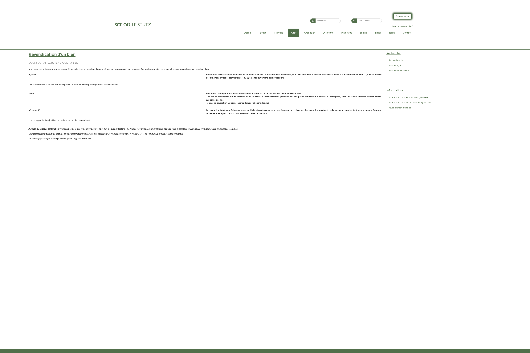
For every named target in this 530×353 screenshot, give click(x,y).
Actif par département (399, 70)
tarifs (392, 32)
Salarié (363, 32)
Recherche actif (396, 60)
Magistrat (346, 32)
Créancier (309, 32)
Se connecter (402, 16)
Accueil (248, 32)
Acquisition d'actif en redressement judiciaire (410, 102)
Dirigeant (328, 32)
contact (407, 32)
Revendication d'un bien (400, 107)
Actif (293, 32)
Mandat (278, 32)
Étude (263, 32)
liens (378, 32)
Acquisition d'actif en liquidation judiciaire (408, 97)
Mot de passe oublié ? (402, 26)
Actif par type (395, 65)
